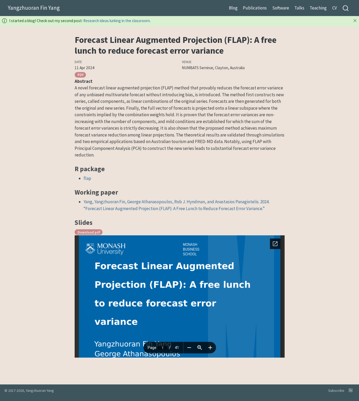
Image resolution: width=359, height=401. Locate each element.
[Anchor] (109, 168)
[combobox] (346, 8)
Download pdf (88, 232)
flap (87, 178)
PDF (80, 75)
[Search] (346, 8)
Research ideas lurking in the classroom (116, 20)
